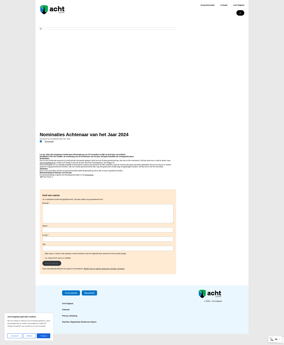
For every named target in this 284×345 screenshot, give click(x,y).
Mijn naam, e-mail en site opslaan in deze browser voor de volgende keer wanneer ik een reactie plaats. (85, 253)
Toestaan (43, 336)
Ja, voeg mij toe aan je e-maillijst (58, 258)
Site (43, 244)
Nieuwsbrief (89, 293)
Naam (45, 226)
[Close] (51, 315)
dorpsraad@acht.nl (48, 163)
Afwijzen (30, 336)
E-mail (45, 235)
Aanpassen (15, 336)
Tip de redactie (71, 293)
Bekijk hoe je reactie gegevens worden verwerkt (104, 269)
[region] (28, 327)
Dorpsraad (49, 141)
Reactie (46, 203)
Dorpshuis (89, 175)
